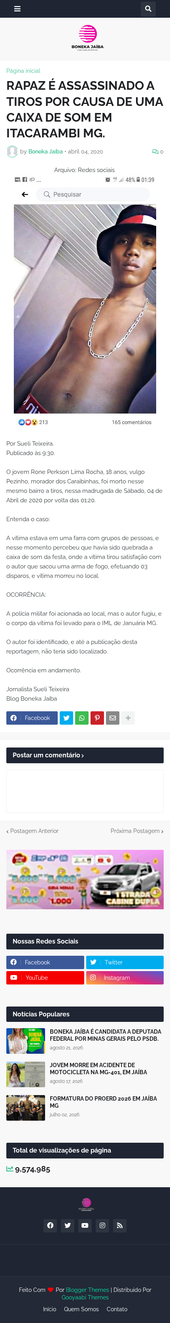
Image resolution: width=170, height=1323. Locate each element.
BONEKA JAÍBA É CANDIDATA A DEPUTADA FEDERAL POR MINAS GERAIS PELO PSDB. (105, 1035)
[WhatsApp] (82, 718)
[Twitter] (66, 718)
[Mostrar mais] (128, 718)
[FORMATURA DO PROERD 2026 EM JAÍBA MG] (25, 1108)
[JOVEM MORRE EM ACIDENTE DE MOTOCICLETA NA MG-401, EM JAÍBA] (25, 1074)
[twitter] (67, 1225)
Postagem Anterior (34, 831)
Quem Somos (81, 1309)
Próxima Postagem (135, 831)
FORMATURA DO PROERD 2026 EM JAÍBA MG (103, 1102)
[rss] (120, 1225)
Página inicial (23, 71)
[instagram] (102, 1225)
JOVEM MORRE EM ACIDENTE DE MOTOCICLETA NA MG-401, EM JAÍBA (98, 1068)
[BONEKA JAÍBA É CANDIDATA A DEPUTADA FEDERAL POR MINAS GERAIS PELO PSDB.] (25, 1041)
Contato (117, 1309)
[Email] (112, 718)
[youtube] (85, 1225)
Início (49, 1309)
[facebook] (50, 1225)
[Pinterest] (97, 718)
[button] (17, 9)
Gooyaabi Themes (85, 1297)
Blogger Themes (87, 1290)
